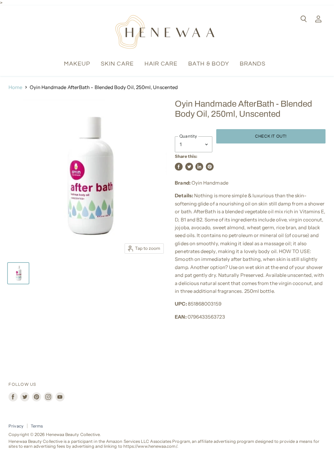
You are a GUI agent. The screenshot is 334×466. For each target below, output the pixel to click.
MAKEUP (77, 64)
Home (15, 87)
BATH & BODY (208, 64)
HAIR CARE (161, 64)
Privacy (15, 425)
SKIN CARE (117, 64)
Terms (37, 425)
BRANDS (253, 64)
